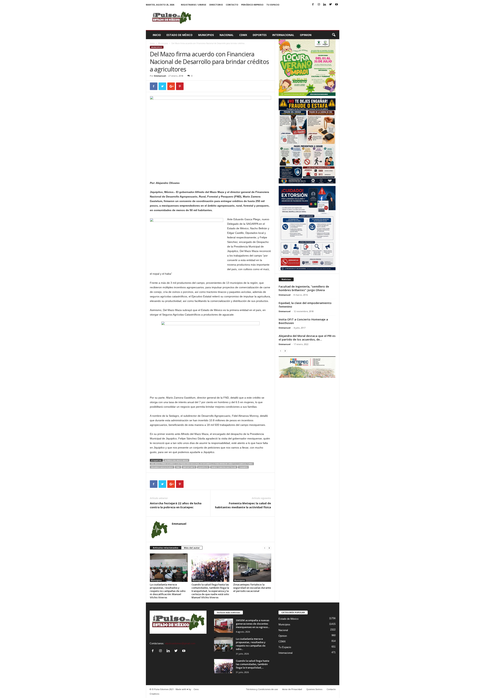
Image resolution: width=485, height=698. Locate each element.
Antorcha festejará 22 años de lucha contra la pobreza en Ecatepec (175, 505)
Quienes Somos (314, 689)
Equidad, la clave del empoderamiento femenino (305, 304)
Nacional (227, 35)
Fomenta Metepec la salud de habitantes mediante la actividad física (243, 505)
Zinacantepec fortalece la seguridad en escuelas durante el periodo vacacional (252, 588)
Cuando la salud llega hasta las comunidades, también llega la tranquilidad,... (252, 664)
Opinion (305, 35)
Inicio (157, 35)
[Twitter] (330, 4)
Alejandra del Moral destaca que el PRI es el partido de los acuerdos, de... (307, 337)
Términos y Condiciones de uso (262, 689)
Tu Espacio (272, 4)
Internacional (283, 35)
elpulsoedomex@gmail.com (180, 643)
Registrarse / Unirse (193, 4)
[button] (333, 35)
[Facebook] (313, 4)
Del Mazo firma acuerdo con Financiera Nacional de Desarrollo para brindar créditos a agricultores (202, 463)
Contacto (232, 4)
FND (178, 467)
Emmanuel (160, 75)
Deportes (260, 35)
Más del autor (192, 547)
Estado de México (179, 35)
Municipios (206, 35)
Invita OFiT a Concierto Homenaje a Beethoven (303, 321)
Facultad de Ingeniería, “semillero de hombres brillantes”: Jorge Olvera (304, 288)
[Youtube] (336, 4)
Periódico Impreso (252, 4)
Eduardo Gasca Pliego (162, 467)
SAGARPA (243, 467)
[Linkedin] (324, 4)
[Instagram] (319, 4)
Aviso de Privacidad (292, 689)
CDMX (243, 35)
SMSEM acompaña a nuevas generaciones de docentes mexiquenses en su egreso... (252, 624)
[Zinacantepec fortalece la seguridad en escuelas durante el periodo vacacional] (252, 567)
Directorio (216, 4)
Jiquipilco (203, 467)
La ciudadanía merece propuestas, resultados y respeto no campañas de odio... (250, 644)
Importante (189, 467)
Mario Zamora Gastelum (223, 467)
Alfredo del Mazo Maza (176, 460)
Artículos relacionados (165, 547)
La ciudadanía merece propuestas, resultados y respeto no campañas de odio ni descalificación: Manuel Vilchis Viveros (167, 591)
